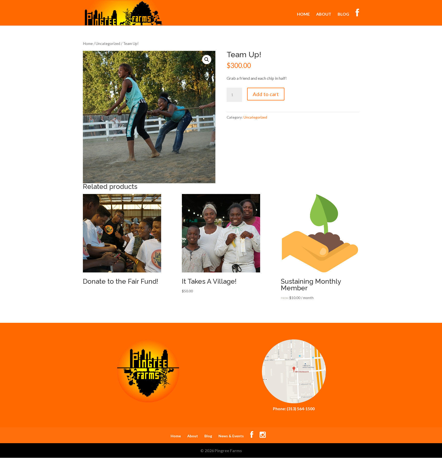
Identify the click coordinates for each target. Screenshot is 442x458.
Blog (343, 14)
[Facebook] (251, 436)
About (323, 14)
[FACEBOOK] (357, 17)
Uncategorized (108, 43)
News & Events (231, 436)
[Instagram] (263, 436)
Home (303, 14)
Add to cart (266, 94)
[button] (206, 59)
